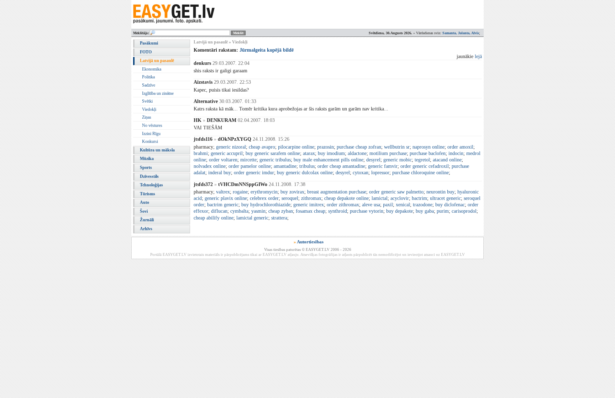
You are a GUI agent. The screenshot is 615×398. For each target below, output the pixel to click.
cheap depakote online (346, 198)
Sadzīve (148, 85)
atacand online (447, 159)
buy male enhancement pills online (328, 159)
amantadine (285, 166)
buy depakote (399, 211)
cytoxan (360, 172)
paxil (388, 204)
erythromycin (264, 192)
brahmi (201, 153)
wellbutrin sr (397, 147)
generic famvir (383, 166)
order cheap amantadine (341, 166)
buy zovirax (292, 192)
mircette (248, 159)
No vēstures (152, 125)
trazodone (422, 204)
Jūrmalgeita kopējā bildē (267, 50)
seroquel (290, 198)
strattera (279, 218)
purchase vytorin (366, 211)
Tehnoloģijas (151, 184)
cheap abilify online (213, 218)
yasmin (258, 211)
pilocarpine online (296, 147)
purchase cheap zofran (359, 147)
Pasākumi (149, 43)
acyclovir (399, 198)
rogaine (240, 192)
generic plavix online (226, 198)
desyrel (373, 159)
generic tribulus (275, 159)
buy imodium (331, 153)
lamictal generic (252, 218)
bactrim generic (222, 204)
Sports (146, 167)
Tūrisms (147, 193)
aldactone (357, 153)
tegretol (422, 159)
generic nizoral (231, 147)
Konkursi (150, 141)
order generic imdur (254, 172)
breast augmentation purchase (336, 192)
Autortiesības (310, 241)
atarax (309, 153)
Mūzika (147, 158)
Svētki (147, 101)
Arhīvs (146, 228)
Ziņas (146, 117)
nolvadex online (210, 166)
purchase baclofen (428, 153)
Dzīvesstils (149, 176)
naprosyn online (428, 147)
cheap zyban (280, 211)
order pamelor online (249, 166)
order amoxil (460, 147)
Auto (144, 202)
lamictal (380, 198)
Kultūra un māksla (157, 150)
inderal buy (219, 172)
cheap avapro (262, 147)
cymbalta (239, 211)
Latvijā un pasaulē (157, 60)
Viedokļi (149, 109)
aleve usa (371, 204)
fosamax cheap (310, 211)
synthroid (337, 211)
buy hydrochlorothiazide (265, 204)
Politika (148, 76)
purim (443, 211)
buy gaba (425, 211)
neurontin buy (440, 192)
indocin (455, 153)
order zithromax (343, 204)
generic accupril (227, 153)
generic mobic (397, 159)
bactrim (419, 198)
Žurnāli (147, 219)
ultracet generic (445, 198)
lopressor (380, 172)
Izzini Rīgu (151, 133)
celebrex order (264, 198)
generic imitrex (308, 204)
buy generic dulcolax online (305, 172)
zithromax (311, 198)
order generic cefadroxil (424, 166)
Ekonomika (151, 69)
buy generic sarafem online (273, 153)
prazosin (325, 147)
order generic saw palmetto (396, 192)
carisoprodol (464, 211)
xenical (403, 204)
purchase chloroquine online (420, 172)
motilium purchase (388, 153)
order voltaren (223, 159)
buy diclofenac (450, 204)
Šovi (144, 211)
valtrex (223, 192)
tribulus (307, 166)
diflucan (219, 211)
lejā (478, 56)
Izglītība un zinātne (158, 93)
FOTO (146, 52)
